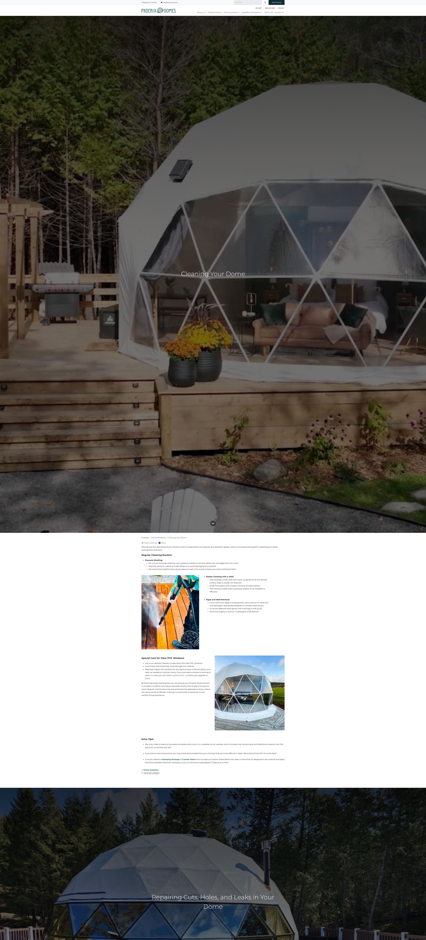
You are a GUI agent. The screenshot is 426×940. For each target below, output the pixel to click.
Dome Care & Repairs (151, 773)
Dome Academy (158, 538)
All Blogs (145, 538)
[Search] (265, 2)
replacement (178, 675)
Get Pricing (276, 2)
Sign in (281, 8)
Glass (147, 678)
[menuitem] (201, 12)
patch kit (197, 744)
